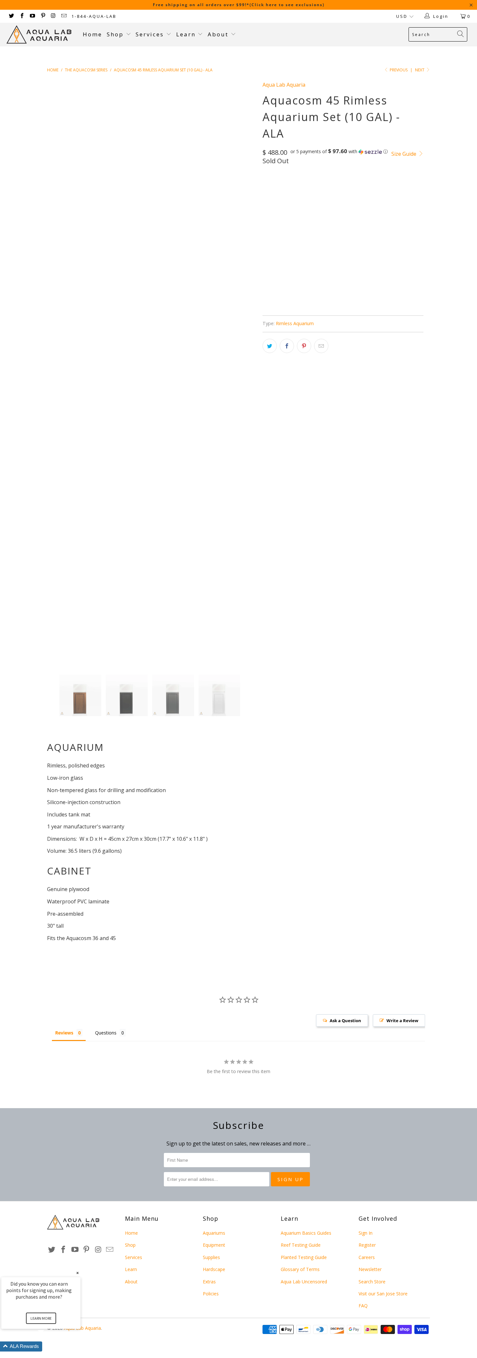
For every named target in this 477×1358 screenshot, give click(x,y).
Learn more (41, 1318)
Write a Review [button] (402, 1020)
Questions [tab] (105, 1033)
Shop (115, 34)
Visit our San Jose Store (383, 1294)
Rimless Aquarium (295, 323)
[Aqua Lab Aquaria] (41, 34)
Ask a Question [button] (345, 1020)
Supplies (211, 1257)
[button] (339, 151)
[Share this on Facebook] (287, 346)
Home (92, 34)
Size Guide (404, 153)
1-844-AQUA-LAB (93, 16)
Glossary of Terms (300, 1269)
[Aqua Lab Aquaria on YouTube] (32, 16)
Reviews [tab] (64, 1033)
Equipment (214, 1245)
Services (151, 34)
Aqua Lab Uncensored (304, 1281)
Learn (187, 34)
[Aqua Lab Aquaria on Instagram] (53, 16)
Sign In (366, 1233)
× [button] (77, 1273)
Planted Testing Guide (304, 1257)
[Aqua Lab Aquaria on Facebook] (21, 16)
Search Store (372, 1281)
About (219, 34)
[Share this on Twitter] (270, 346)
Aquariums (214, 1233)
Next (420, 70)
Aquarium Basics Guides (306, 1233)
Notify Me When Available (315, 308)
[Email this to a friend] (321, 346)
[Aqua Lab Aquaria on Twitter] (11, 16)
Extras (209, 1281)
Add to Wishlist (304, 278)
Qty (267, 206)
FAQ (363, 1306)
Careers (367, 1257)
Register (367, 1245)
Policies (211, 1294)
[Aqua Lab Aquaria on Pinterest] (42, 16)
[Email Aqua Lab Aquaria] (64, 16)
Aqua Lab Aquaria (284, 84)
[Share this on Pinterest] (304, 346)
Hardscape (214, 1269)
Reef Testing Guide (301, 1245)
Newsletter (370, 1269)
